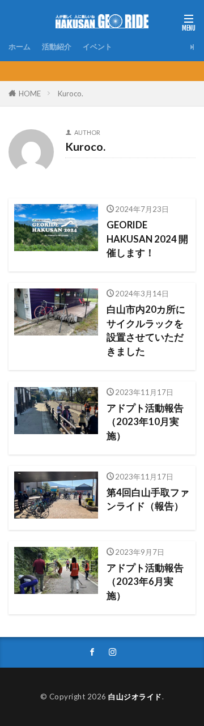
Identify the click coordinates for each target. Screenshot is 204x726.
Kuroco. (70, 93)
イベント (97, 46)
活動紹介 (56, 46)
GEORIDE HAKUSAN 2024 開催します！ (147, 239)
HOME (30, 93)
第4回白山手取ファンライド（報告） (148, 499)
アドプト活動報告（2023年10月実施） (145, 422)
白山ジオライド (135, 696)
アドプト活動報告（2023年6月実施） (145, 582)
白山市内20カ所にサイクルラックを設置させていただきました (146, 330)
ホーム (19, 46)
